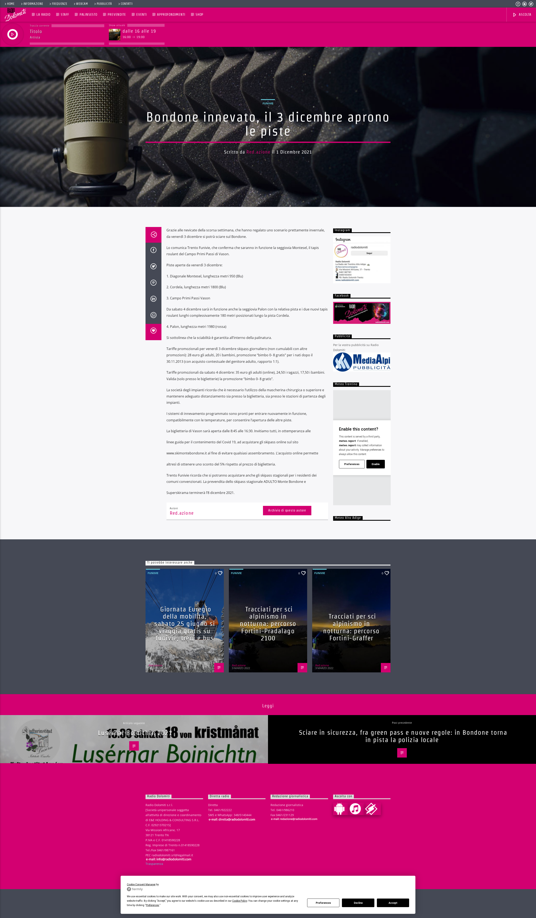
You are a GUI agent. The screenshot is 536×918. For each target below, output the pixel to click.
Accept (393, 902)
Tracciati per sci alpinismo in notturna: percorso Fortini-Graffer (351, 627)
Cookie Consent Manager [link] (141, 884)
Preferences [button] (152, 905)
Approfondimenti (171, 14)
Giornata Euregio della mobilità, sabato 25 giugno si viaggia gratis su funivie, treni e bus (184, 623)
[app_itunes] (357, 809)
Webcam (82, 3)
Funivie (268, 103)
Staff (65, 14)
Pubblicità (104, 3)
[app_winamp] (373, 809)
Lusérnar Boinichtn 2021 (135, 732)
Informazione (33, 3)
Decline (358, 902)
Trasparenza (154, 864)
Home (11, 3)
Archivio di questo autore (287, 510)
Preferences (323, 902)
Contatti (127, 3)
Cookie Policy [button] (239, 900)
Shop (199, 14)
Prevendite (117, 14)
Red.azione (258, 151)
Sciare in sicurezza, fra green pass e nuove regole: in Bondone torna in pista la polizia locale (403, 736)
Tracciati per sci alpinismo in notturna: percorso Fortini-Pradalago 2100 (268, 623)
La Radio (43, 14)
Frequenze (59, 3)
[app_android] (341, 809)
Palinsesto (88, 14)
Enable (376, 464)
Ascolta (524, 14)
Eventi (141, 14)
